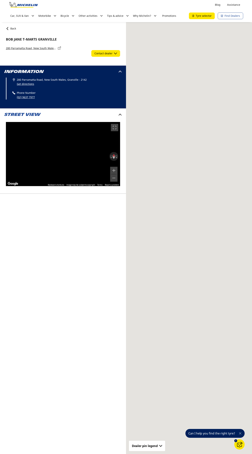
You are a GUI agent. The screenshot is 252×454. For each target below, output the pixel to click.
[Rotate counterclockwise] (110, 156)
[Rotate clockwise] (117, 156)
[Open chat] (239, 444)
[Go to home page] (23, 4)
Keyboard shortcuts (56, 185)
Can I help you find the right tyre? (211, 433)
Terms (100, 185)
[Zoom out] (114, 178)
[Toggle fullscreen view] (114, 127)
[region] (63, 154)
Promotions (169, 16)
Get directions (25, 84)
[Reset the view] (114, 156)
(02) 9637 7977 (26, 97)
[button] (235, 440)
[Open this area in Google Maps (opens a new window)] (13, 183)
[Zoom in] (114, 170)
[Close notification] (240, 433)
